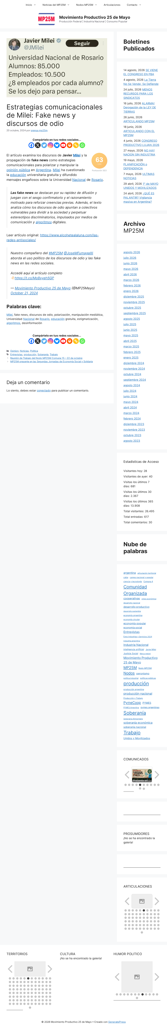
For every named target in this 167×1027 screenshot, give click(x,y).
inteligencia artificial (133, 649)
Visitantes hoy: (133, 471)
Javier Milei (151, 649)
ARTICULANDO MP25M (138, 121)
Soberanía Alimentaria (133, 719)
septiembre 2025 (134, 313)
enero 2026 (131, 291)
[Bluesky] (57, 145)
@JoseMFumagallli (78, 253)
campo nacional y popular (141, 577)
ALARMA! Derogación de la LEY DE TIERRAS (139, 107)
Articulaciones (112, 4)
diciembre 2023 (133, 424)
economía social (132, 627)
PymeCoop (132, 703)
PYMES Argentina (131, 707)
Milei (76, 155)
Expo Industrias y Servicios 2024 (137, 636)
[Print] (69, 145)
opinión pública (18, 170)
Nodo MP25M (145, 668)
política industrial (130, 678)
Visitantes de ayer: (136, 476)
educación (18, 175)
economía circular (131, 619)
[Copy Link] (76, 145)
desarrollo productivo (136, 606)
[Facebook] (31, 145)
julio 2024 (129, 391)
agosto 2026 (131, 252)
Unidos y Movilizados (136, 738)
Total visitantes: (134, 511)
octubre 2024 (132, 374)
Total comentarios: (136, 522)
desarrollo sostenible (132, 611)
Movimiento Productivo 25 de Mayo (94, 17)
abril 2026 (130, 274)
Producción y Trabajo (133, 698)
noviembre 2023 (134, 429)
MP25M (130, 667)
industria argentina (131, 641)
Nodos (129, 673)
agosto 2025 (131, 318)
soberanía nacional (134, 727)
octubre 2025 (132, 307)
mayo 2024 (130, 402)
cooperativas (131, 598)
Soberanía (43, 354)
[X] (38, 145)
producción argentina (133, 689)
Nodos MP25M (84, 4)
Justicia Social (130, 653)
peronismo (142, 673)
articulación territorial (146, 573)
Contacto (132, 4)
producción (30, 354)
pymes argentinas (150, 707)
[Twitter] (44, 145)
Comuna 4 (148, 581)
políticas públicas (148, 678)
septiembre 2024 (134, 379)
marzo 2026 (131, 280)
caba (125, 577)
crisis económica (149, 599)
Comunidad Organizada (135, 590)
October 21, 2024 (24, 293)
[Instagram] (50, 145)
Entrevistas (16, 354)
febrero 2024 (132, 418)
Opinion (14, 350)
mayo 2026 (130, 269)
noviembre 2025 (134, 302)
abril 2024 (130, 407)
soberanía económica (137, 722)
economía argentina (132, 615)
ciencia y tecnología (132, 581)
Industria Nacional (135, 645)
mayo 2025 (130, 335)
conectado (44, 390)
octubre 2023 (132, 435)
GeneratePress (117, 1021)
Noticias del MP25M (54, 4)
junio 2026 (130, 263)
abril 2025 (130, 341)
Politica (34, 350)
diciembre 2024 (133, 363)
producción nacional (137, 693)
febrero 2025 (132, 352)
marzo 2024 (131, 413)
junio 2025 (130, 330)
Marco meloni (145, 654)
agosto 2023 (131, 440)
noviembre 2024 (134, 368)
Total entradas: (133, 516)
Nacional (79, 180)
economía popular (134, 623)
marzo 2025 (131, 346)
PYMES (147, 702)
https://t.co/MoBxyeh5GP (34, 278)
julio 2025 (129, 324)
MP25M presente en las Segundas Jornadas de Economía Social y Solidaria (51, 361)
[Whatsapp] (82, 145)
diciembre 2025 (133, 296)
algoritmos (44, 222)
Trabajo (54, 354)
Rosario (97, 180)
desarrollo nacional (131, 603)
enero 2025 (130, 357)
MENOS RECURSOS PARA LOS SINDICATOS (138, 93)
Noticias (24, 350)
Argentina (43, 170)
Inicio (29, 4)
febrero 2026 (132, 285)
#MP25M (56, 253)
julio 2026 (129, 257)
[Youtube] (63, 145)
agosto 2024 (131, 385)
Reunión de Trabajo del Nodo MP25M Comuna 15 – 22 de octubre (46, 358)
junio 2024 (130, 396)
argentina (129, 572)
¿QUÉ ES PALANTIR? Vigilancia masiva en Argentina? (138, 197)
